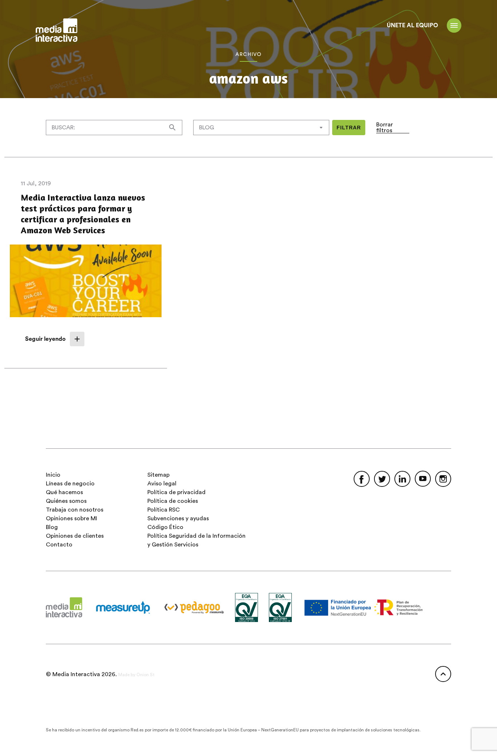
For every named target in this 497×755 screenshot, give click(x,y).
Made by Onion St (136, 675)
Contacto (59, 545)
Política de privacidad (176, 492)
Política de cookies (172, 501)
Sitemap (158, 475)
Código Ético (165, 527)
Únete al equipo (412, 25)
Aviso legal (161, 483)
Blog (52, 527)
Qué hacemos (64, 492)
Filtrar (349, 127)
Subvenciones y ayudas (178, 518)
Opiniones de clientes (75, 536)
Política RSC (163, 510)
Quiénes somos (66, 501)
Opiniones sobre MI (71, 518)
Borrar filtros (384, 127)
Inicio (53, 475)
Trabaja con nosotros (74, 510)
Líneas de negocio (70, 483)
